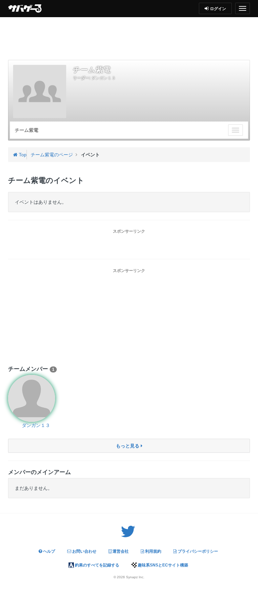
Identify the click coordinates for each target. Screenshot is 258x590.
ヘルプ (48, 551)
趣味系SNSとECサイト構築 (162, 565)
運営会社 (120, 551)
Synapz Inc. (135, 577)
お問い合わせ (83, 551)
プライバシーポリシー (197, 551)
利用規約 (152, 551)
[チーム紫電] (39, 91)
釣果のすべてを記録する (96, 565)
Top (22, 154)
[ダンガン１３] (35, 398)
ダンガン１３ (103, 78)
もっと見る (128, 445)
